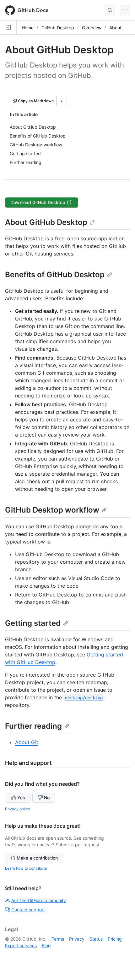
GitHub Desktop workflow (52, 509)
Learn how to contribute (26, 868)
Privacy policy (17, 809)
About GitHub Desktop (46, 222)
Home (28, 27)
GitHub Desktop (57, 27)
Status (96, 939)
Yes (21, 797)
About (115, 27)
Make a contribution (37, 857)
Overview (91, 27)
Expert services (21, 945)
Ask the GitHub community (38, 900)
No (47, 797)
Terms (57, 939)
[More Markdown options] (61, 101)
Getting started (33, 623)
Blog (46, 945)
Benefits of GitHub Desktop (55, 274)
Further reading (33, 726)
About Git (26, 742)
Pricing (115, 939)
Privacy (76, 939)
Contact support (28, 909)
